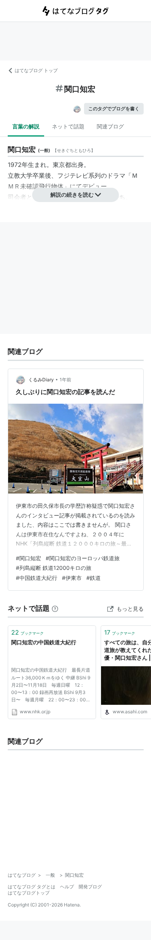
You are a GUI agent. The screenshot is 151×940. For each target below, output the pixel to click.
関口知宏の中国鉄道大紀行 (43, 642)
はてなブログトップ (29, 893)
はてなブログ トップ (36, 70)
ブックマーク (27, 632)
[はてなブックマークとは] (55, 608)
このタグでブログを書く (113, 108)
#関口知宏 (28, 558)
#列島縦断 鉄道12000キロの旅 (53, 567)
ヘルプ (67, 886)
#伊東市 (72, 577)
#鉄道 (93, 577)
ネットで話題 (68, 126)
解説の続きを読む (72, 194)
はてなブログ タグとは (31, 886)
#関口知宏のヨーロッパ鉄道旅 (83, 558)
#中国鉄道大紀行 (36, 577)
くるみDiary (41, 379)
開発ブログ (90, 886)
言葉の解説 (25, 126)
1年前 (65, 379)
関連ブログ (110, 126)
